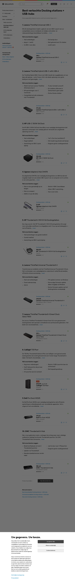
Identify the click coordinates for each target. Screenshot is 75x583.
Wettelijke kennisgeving (17, 575)
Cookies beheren (50, 550)
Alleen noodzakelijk (51, 545)
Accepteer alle (51, 541)
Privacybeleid (14, 578)
